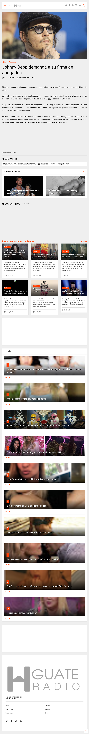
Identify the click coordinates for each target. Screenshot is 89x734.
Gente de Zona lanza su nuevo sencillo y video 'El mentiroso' (15, 292)
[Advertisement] (18, 222)
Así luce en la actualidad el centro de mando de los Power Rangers (38, 425)
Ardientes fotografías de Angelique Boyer (26, 399)
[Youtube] (72, 5)
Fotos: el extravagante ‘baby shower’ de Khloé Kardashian (34, 452)
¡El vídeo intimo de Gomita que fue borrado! (27, 506)
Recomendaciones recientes (18, 241)
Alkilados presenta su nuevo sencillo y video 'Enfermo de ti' (43, 291)
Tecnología (9, 713)
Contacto (47, 705)
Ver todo (83, 241)
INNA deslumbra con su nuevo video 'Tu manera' (44, 256)
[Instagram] (76, 5)
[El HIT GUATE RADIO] (18, 6)
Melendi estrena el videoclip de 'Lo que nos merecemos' (73, 256)
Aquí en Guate (10, 709)
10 (8, 608)
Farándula (12, 62)
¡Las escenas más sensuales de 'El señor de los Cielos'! (33, 559)
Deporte (47, 709)
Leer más (7, 377)
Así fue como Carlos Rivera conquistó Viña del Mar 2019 (73, 292)
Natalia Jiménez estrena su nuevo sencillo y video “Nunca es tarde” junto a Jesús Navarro (15, 253)
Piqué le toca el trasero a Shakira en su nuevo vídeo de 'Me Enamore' (39, 586)
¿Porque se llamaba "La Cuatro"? (22, 613)
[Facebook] (69, 5)
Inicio (4, 62)
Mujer (46, 713)
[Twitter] (66, 5)
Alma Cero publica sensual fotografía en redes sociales (33, 479)
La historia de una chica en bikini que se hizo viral (30, 532)
